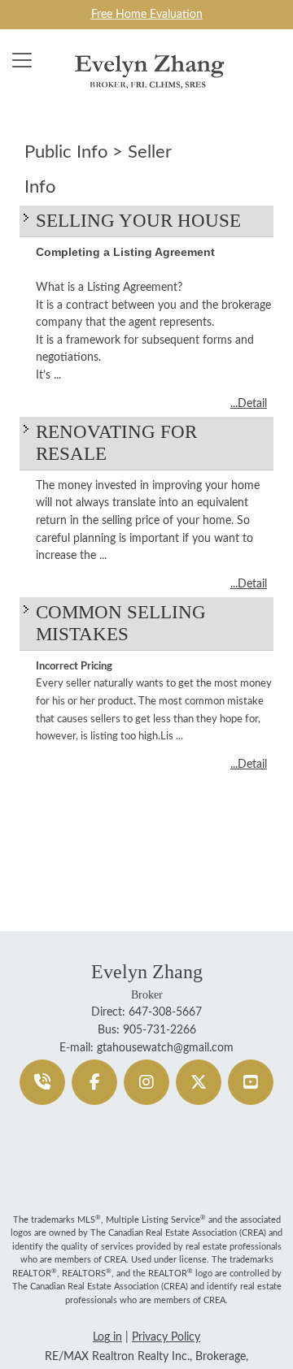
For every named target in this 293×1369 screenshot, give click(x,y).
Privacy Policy (166, 1337)
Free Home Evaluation (147, 14)
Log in (107, 1337)
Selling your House (138, 220)
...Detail (248, 403)
